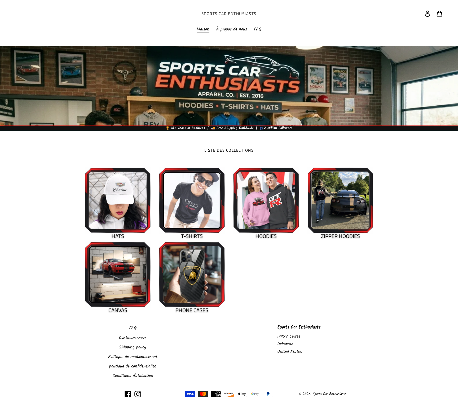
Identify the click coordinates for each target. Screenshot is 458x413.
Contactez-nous (133, 337)
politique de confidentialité (132, 366)
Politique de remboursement (132, 356)
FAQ (132, 328)
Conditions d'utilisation (132, 375)
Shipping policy (132, 347)
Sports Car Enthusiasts (229, 13)
